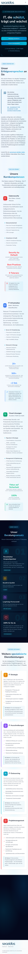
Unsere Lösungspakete (14, 43)
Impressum (4, 946)
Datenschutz (10, 946)
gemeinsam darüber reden (17, 152)
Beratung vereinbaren (14, 38)
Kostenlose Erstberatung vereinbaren (14, 910)
